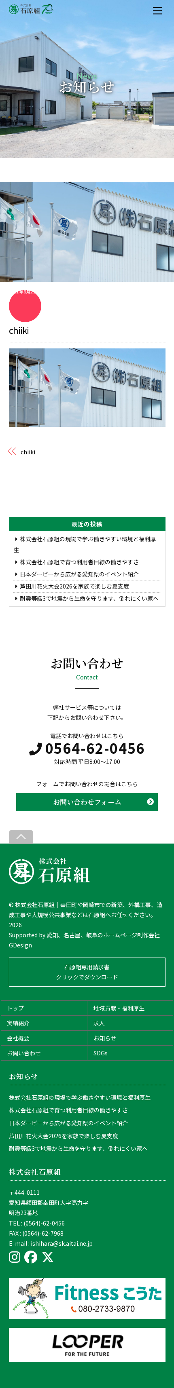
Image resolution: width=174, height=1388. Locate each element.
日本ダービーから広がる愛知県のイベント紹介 (79, 574)
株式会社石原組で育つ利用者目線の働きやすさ (79, 562)
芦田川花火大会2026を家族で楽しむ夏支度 (74, 586)
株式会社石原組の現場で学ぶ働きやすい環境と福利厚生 (80, 1097)
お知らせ (104, 1038)
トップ (15, 1008)
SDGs (100, 1053)
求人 (99, 1023)
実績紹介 (18, 1023)
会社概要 (18, 1038)
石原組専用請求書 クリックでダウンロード (87, 972)
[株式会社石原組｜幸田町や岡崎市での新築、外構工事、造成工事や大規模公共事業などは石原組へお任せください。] (49, 882)
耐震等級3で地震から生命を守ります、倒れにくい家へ (89, 598)
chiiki (19, 329)
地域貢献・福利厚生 (118, 1008)
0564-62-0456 (95, 748)
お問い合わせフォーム (87, 802)
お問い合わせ (24, 1053)
